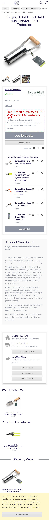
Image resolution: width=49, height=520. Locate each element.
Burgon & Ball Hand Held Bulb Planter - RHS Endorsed (12, 491)
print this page (27, 378)
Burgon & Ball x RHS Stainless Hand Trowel (13, 413)
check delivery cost (27, 351)
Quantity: (27, 148)
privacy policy (18, 504)
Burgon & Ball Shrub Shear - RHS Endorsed (22, 217)
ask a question (27, 368)
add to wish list (24, 143)
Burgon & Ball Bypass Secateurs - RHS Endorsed (23, 191)
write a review (27, 373)
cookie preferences (32, 507)
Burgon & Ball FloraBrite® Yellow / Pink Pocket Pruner (13, 447)
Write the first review (13, 90)
